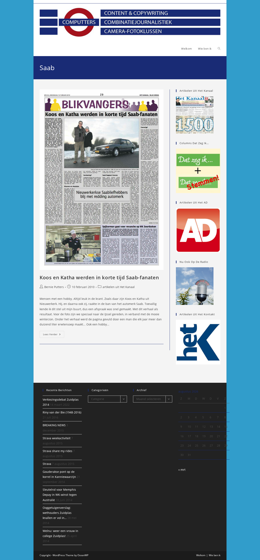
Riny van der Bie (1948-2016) (62, 412)
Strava (47, 464)
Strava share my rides (57, 451)
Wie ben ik (214, 555)
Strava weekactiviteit (56, 438)
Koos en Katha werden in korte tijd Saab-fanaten (99, 277)
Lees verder (53, 335)
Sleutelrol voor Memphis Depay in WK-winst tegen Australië (60, 495)
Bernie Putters (54, 287)
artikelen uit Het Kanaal (119, 287)
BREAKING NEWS (54, 425)
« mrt (181, 470)
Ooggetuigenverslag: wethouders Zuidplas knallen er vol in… (57, 513)
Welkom (200, 555)
